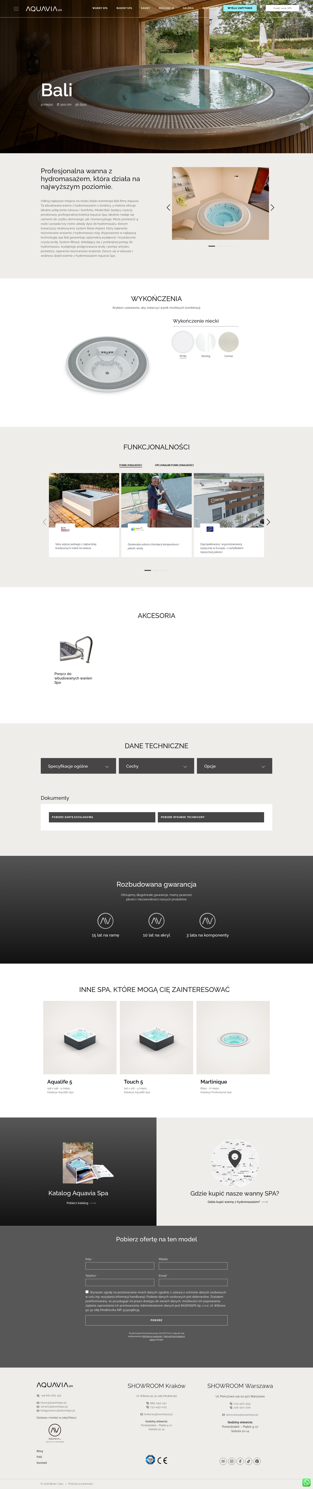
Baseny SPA (124, 8)
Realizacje (166, 8)
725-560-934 (242, 1403)
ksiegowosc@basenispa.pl (58, 1410)
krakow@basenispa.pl (158, 1414)
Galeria (188, 8)
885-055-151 (158, 1403)
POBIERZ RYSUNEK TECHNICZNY (183, 817)
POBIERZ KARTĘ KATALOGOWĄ (72, 817)
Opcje (210, 766)
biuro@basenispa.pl (53, 1402)
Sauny (145, 8)
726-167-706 (242, 1407)
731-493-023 (158, 1407)
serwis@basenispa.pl (54, 1406)
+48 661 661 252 (51, 1395)
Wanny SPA (100, 8)
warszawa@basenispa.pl (242, 1414)
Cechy (132, 766)
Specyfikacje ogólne (68, 766)
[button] (168, 207)
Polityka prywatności (152, 1336)
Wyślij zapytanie (240, 8)
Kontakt (208, 8)
